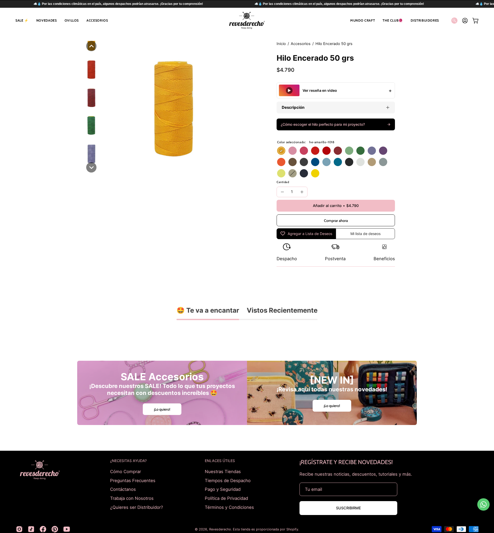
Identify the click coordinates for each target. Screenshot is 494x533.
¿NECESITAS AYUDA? (128, 460)
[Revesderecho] (247, 20)
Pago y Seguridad (223, 489)
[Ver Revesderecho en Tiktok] (31, 529)
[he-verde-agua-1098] (349, 151)
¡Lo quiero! (162, 409)
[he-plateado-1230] (383, 162)
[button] (22, 20)
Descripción (293, 107)
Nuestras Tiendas (223, 471)
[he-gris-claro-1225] (292, 173)
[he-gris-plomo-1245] (304, 162)
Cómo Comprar (125, 471)
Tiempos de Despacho (228, 480)
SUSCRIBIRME (348, 508)
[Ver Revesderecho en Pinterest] (55, 529)
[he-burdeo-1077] (338, 151)
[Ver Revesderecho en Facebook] (43, 529)
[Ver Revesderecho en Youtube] (66, 529)
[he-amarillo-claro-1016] (315, 173)
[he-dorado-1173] (372, 162)
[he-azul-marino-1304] (304, 173)
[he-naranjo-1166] (281, 162)
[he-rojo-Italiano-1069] (326, 151)
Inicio (281, 43)
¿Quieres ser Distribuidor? (136, 507)
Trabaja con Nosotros (132, 498)
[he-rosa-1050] (292, 151)
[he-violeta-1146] (372, 151)
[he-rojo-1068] (315, 151)
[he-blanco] (360, 162)
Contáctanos (123, 489)
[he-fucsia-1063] (304, 151)
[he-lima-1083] (281, 173)
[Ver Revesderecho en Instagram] (19, 529)
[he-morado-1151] (383, 151)
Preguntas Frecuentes (132, 480)
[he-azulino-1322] (338, 162)
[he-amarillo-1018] (281, 151)
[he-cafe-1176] (292, 162)
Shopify (292, 529)
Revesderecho (220, 529)
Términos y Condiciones (229, 507)
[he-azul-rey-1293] (315, 162)
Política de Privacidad (226, 498)
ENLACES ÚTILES (220, 460)
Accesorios (301, 43)
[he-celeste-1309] (326, 162)
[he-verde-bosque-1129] (360, 151)
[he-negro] (349, 162)
